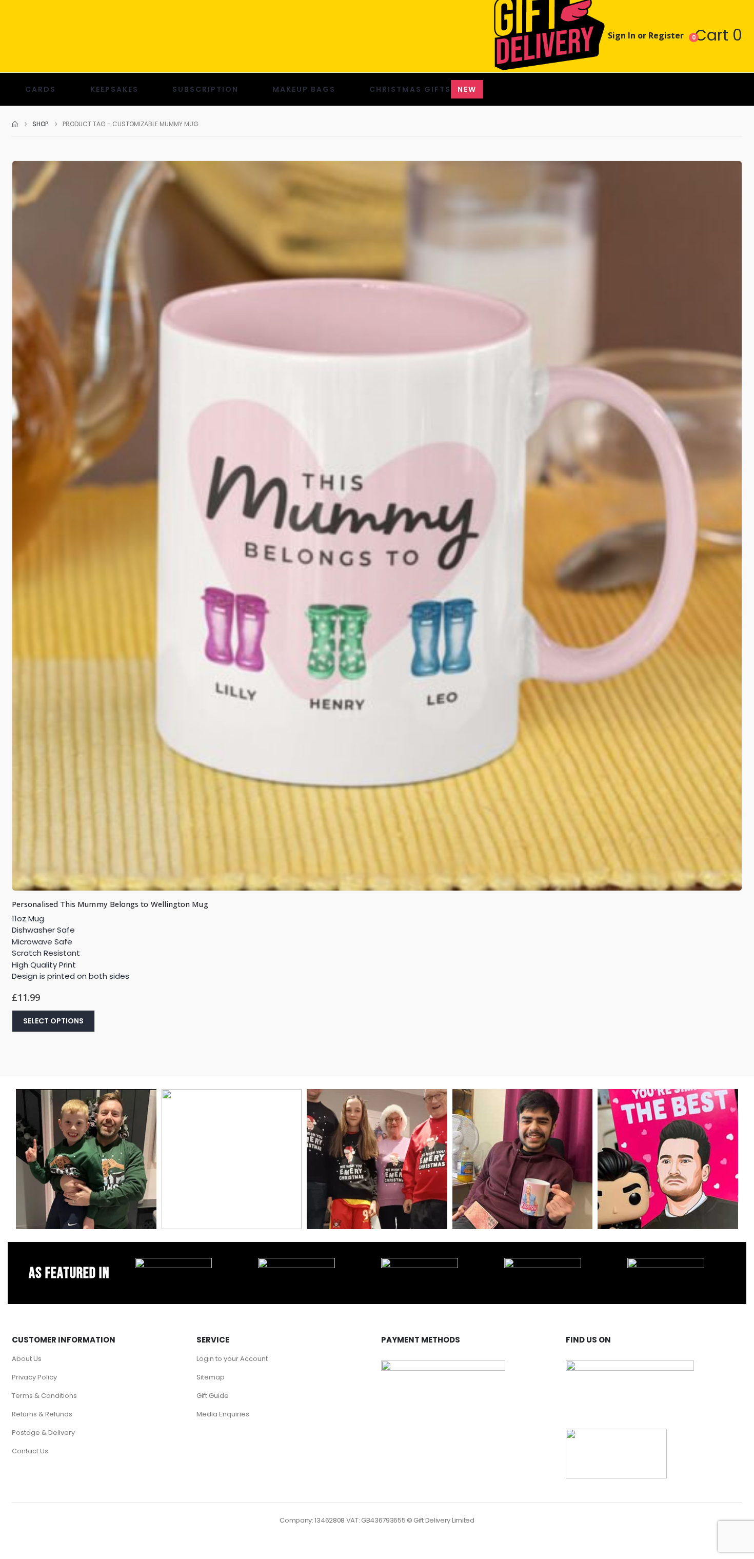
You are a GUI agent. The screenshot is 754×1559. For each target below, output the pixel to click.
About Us (27, 1359)
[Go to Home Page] (15, 124)
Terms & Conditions (44, 1395)
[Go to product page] (377, 526)
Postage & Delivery (43, 1432)
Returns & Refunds (42, 1414)
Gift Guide (212, 1395)
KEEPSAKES (114, 89)
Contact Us (30, 1451)
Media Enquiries (222, 1414)
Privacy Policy (34, 1377)
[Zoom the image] (173, 1263)
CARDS (40, 89)
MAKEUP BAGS (303, 89)
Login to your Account (232, 1359)
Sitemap (210, 1377)
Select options (53, 1021)
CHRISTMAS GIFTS (423, 89)
